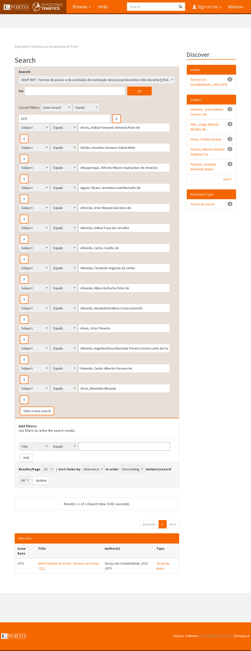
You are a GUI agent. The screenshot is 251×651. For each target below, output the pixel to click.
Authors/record (158, 469)
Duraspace (242, 636)
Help (103, 7)
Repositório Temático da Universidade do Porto (46, 47)
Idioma (234, 7)
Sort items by (69, 469)
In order (112, 469)
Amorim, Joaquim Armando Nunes (203, 166)
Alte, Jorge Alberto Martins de (204, 126)
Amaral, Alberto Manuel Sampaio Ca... (207, 151)
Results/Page (29, 469)
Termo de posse (162, 565)
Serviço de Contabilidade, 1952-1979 (208, 82)
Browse (80, 7)
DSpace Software (186, 636)
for (21, 91)
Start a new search (37, 411)
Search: (25, 72)
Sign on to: (207, 7)
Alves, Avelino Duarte (206, 139)
